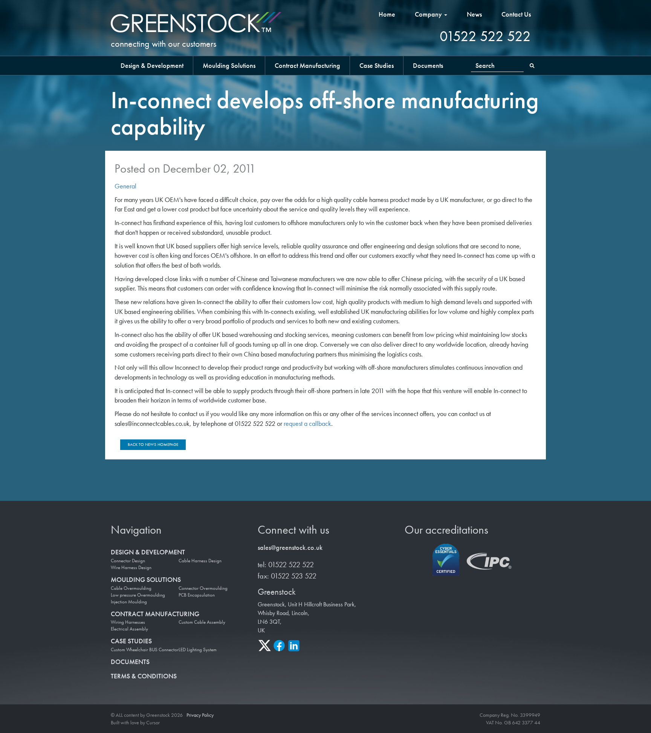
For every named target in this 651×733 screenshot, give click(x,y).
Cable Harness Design (200, 561)
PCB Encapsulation (197, 595)
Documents (428, 65)
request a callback (307, 423)
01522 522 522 (485, 36)
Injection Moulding (129, 602)
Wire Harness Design (131, 568)
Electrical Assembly (129, 629)
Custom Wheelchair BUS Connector (145, 650)
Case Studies (376, 65)
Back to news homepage (153, 444)
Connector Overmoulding (203, 588)
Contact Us (516, 14)
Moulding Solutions (229, 65)
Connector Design (128, 561)
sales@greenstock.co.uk (290, 547)
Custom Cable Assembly (202, 622)
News (474, 14)
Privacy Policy (200, 715)
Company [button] (429, 14)
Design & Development (152, 65)
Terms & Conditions (144, 676)
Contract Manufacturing (307, 65)
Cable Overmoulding (131, 588)
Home (387, 14)
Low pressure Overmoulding (138, 595)
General (125, 186)
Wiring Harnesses (128, 622)
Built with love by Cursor (135, 722)
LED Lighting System (198, 650)
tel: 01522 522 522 (286, 564)
